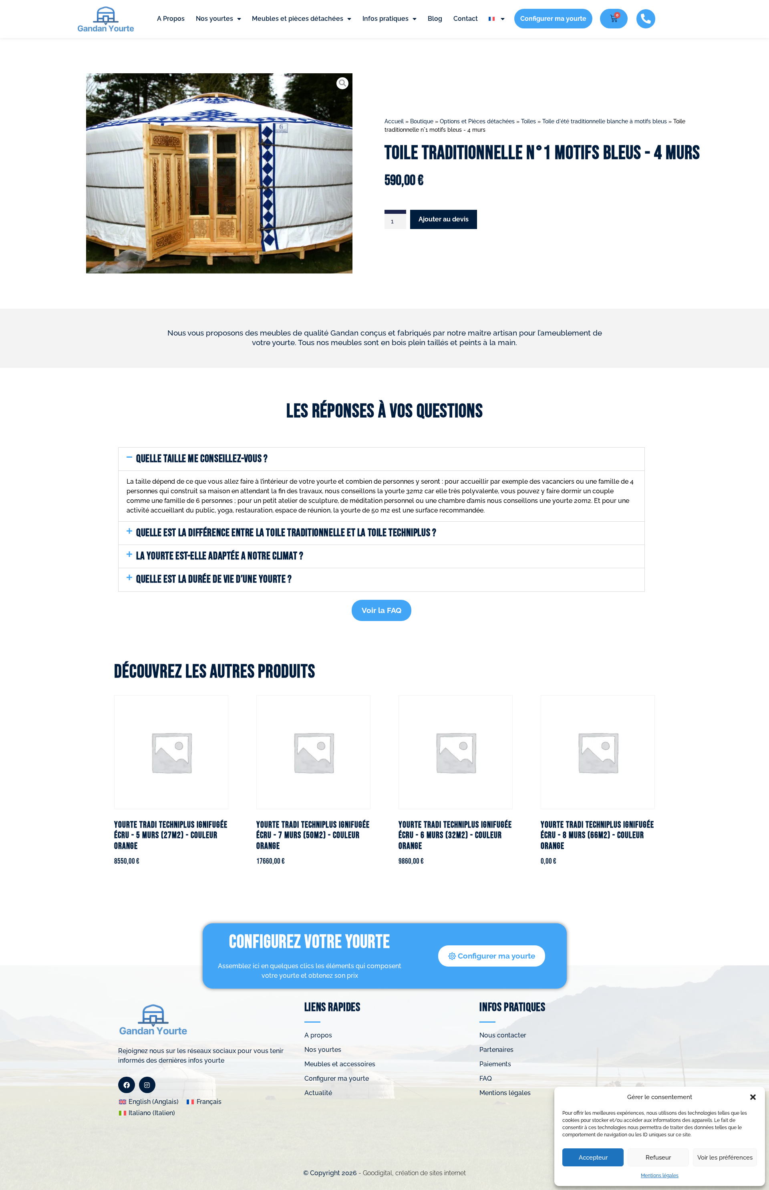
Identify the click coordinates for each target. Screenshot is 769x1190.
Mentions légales (659, 1175)
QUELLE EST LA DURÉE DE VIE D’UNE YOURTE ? (214, 579)
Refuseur (658, 1157)
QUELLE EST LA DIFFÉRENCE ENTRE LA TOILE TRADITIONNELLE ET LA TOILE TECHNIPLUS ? (286, 533)
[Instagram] (147, 1085)
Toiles (528, 121)
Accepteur (593, 1157)
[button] (753, 1097)
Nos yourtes (214, 18)
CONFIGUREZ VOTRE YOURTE (309, 942)
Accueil (394, 121)
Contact (465, 18)
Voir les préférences (725, 1157)
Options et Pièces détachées (477, 121)
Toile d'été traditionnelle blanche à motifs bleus (604, 121)
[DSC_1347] (219, 173)
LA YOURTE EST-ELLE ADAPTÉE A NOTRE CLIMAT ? (220, 556)
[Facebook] (126, 1085)
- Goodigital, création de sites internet (411, 1173)
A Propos (171, 18)
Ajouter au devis (444, 219)
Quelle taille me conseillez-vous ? (202, 458)
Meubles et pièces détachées (297, 18)
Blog (435, 18)
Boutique (421, 121)
